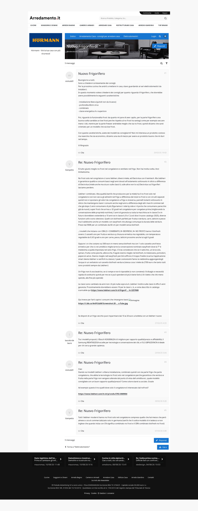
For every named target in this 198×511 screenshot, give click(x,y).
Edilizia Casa (123, 477)
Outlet (157, 13)
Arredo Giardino (146, 25)
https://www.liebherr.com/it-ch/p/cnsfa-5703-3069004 (102, 394)
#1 (165, 73)
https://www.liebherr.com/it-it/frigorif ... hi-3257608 (115, 290)
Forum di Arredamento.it (64, 17)
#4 (165, 362)
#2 (165, 162)
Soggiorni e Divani (49, 25)
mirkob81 (69, 81)
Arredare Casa (105, 25)
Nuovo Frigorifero (82, 46)
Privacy (87, 493)
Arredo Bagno (68, 25)
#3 (165, 332)
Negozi (164, 13)
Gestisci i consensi (107, 493)
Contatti (151, 477)
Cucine (33, 25)
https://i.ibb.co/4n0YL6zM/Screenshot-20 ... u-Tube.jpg (103, 303)
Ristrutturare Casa (125, 25)
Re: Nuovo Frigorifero (94, 162)
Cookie (93, 493)
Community (147, 13)
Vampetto (69, 170)
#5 (165, 410)
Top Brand (163, 25)
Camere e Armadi (87, 25)
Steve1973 (82, 51)
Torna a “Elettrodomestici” (78, 447)
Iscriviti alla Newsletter (100, 480)
